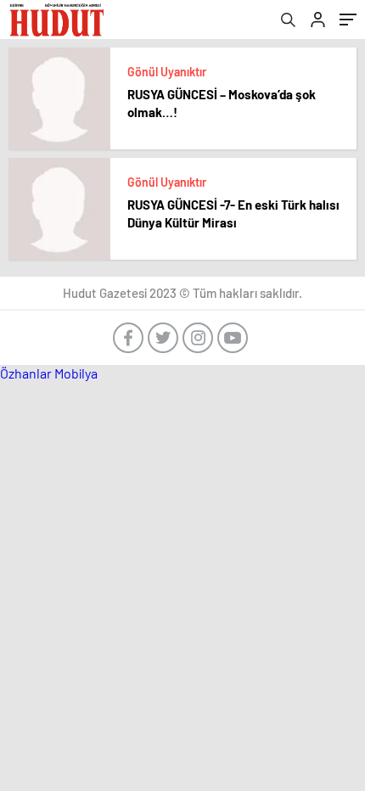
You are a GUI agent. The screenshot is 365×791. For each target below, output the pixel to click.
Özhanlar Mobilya (49, 373)
